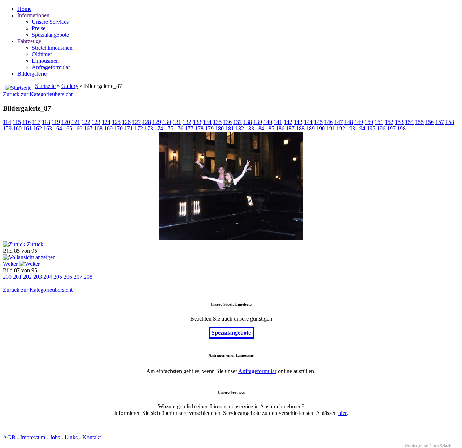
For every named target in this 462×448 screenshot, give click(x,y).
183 (249, 128)
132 (187, 122)
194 (361, 128)
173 (148, 128)
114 (7, 122)
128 (146, 122)
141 (278, 122)
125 (116, 122)
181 (229, 128)
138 (247, 122)
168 (98, 128)
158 (449, 122)
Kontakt (91, 437)
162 (37, 128)
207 (78, 277)
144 (308, 122)
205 (57, 277)
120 (65, 122)
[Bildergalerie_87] (231, 238)
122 (86, 122)
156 (429, 122)
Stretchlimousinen (52, 48)
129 (156, 122)
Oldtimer (42, 54)
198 (401, 128)
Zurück (35, 244)
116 (26, 122)
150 (369, 122)
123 (96, 122)
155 (419, 122)
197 (391, 128)
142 (288, 122)
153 (399, 122)
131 (177, 122)
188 (300, 128)
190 (320, 128)
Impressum (32, 437)
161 (27, 128)
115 (17, 122)
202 (27, 277)
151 (379, 122)
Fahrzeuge (29, 41)
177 (189, 128)
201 (17, 277)
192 (340, 128)
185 (270, 128)
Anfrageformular (51, 67)
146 (328, 122)
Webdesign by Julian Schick (428, 446)
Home (24, 9)
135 (217, 122)
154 (409, 122)
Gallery (69, 86)
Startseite (45, 86)
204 (47, 277)
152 (389, 122)
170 (118, 128)
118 (46, 122)
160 (17, 128)
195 (371, 128)
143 (298, 122)
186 (280, 128)
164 (57, 128)
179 (209, 128)
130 (166, 122)
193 (350, 128)
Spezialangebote (50, 35)
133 (197, 122)
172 (138, 128)
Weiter (10, 264)
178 (199, 128)
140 (267, 122)
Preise (38, 28)
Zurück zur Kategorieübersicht (38, 94)
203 (37, 277)
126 (126, 122)
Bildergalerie (32, 74)
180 (219, 128)
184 (260, 128)
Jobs (55, 437)
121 (75, 122)
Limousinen (45, 61)
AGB (9, 437)
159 (7, 128)
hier (342, 413)
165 (68, 128)
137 (237, 122)
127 (136, 122)
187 (290, 128)
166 (78, 128)
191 (330, 128)
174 (158, 128)
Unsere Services (50, 22)
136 (227, 122)
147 (338, 122)
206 (68, 277)
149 (358, 122)
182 (239, 128)
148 (348, 122)
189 (310, 128)
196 (381, 128)
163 (47, 128)
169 (108, 128)
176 (179, 128)
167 (88, 128)
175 (169, 128)
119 (56, 122)
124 (106, 122)
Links (71, 437)
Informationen (33, 15)
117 (36, 122)
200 (7, 277)
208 (88, 277)
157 (439, 122)
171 (128, 128)
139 (257, 122)
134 (207, 122)
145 (318, 122)
